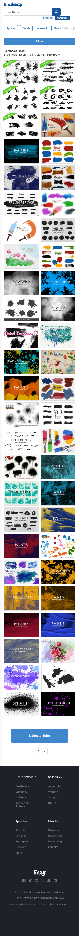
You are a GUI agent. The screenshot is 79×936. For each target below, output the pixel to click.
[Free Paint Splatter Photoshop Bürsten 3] (58, 283)
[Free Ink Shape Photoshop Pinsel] (21, 519)
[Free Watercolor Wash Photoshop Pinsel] (21, 493)
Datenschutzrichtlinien (53, 904)
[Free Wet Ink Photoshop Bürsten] (58, 230)
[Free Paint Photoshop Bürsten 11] (58, 467)
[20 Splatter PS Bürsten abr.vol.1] (58, 546)
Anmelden (62, 17)
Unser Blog (55, 841)
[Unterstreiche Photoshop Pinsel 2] (21, 441)
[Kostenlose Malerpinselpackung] (58, 414)
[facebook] (23, 881)
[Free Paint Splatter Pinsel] (58, 677)
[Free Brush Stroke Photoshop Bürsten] (21, 204)
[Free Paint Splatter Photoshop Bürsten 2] (58, 572)
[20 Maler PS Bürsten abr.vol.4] (58, 151)
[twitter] (30, 881)
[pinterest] (36, 881)
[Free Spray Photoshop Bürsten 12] (21, 704)
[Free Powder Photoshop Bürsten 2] (21, 283)
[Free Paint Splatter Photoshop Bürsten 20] (21, 362)
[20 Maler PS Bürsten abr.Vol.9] (58, 441)
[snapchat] (49, 881)
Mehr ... (20, 852)
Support (53, 797)
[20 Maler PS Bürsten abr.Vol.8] (58, 177)
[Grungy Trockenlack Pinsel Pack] (21, 125)
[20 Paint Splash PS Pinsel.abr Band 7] (57, 335)
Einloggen (48, 17)
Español (21, 835)
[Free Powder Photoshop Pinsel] (58, 309)
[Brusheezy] (13, 4)
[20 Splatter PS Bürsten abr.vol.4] (58, 362)
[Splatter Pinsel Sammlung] (21, 309)
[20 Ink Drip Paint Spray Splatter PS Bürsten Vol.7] (21, 467)
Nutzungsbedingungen (23, 904)
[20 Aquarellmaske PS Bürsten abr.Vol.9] (21, 256)
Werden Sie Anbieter (23, 804)
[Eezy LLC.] (40, 873)
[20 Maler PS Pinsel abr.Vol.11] (21, 572)
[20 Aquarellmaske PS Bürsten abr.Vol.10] (58, 651)
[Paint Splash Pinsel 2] (22, 677)
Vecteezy (21, 791)
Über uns (54, 830)
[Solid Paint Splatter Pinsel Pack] (21, 99)
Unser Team (55, 835)
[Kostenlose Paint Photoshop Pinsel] (58, 519)
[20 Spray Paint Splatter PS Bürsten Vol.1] (21, 414)
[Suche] (56, 12)
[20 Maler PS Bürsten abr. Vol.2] (21, 230)
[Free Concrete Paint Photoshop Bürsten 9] (21, 598)
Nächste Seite (39, 736)
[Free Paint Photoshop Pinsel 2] (58, 625)
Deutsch (21, 847)
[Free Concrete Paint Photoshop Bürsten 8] (21, 651)
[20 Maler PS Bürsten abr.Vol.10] (58, 388)
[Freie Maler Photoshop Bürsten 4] (21, 625)
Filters (39, 41)
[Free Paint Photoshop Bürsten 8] (21, 546)
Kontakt (53, 847)
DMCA (52, 802)
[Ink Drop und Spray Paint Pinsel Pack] (21, 72)
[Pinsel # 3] (21, 335)
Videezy (21, 797)
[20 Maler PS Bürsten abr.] (58, 125)
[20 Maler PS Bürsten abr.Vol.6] (58, 204)
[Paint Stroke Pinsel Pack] (58, 99)
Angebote (54, 786)
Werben (53, 791)
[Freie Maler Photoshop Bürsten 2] (21, 388)
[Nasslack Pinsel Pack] (58, 72)
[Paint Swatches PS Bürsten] (58, 256)
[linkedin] (55, 881)
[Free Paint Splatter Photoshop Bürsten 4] (58, 704)
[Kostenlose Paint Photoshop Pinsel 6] (58, 493)
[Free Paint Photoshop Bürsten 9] (58, 598)
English (20, 830)
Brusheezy (22, 786)
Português (22, 841)
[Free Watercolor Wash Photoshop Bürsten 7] (21, 177)
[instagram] (42, 881)
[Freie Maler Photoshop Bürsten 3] (21, 151)
